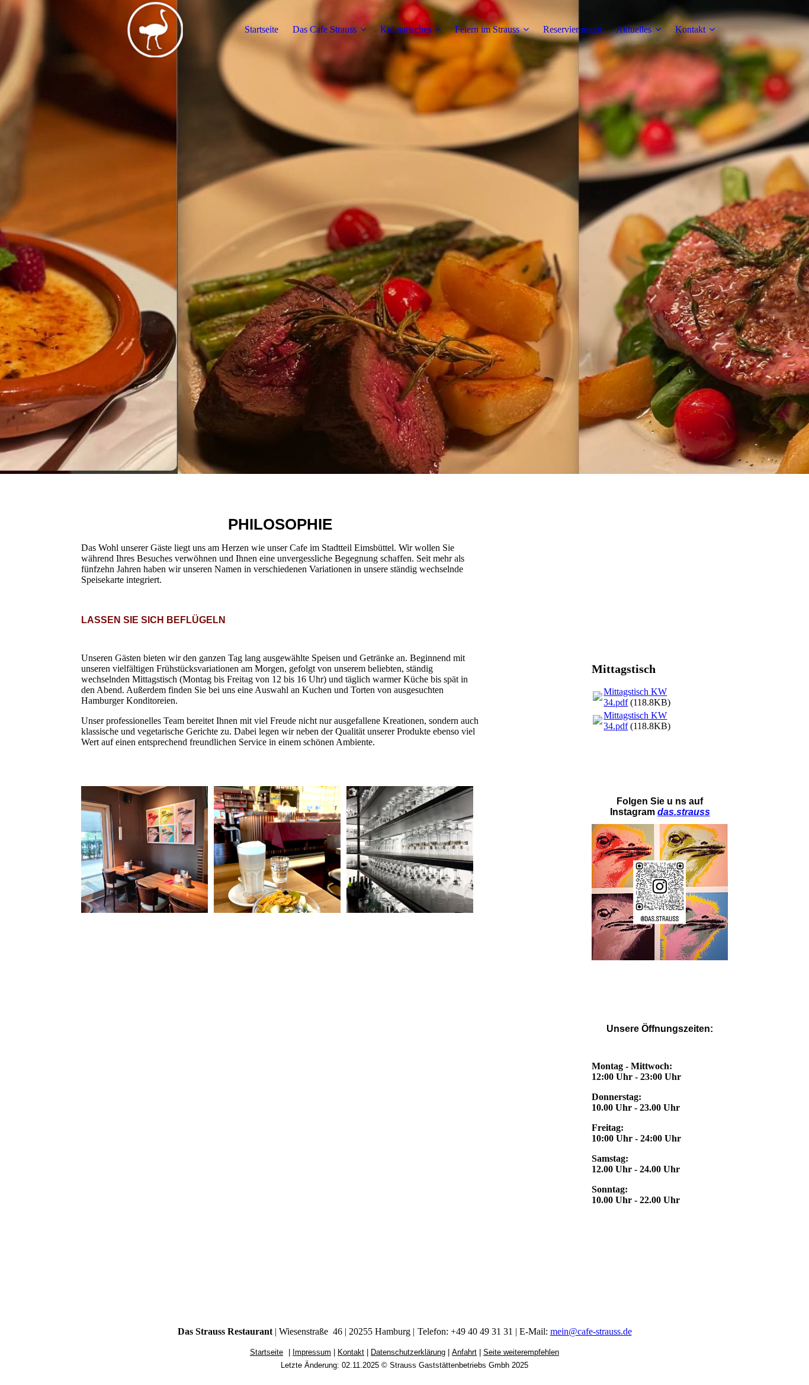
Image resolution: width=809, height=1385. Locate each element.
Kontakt (690, 29)
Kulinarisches (405, 29)
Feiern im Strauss (487, 29)
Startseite (261, 29)
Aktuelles (633, 29)
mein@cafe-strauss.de (591, 1331)
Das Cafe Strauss (325, 29)
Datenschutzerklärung (408, 1352)
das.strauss (683, 812)
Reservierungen (572, 29)
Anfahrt (464, 1352)
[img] (155, 29)
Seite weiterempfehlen (521, 1352)
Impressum (312, 1352)
